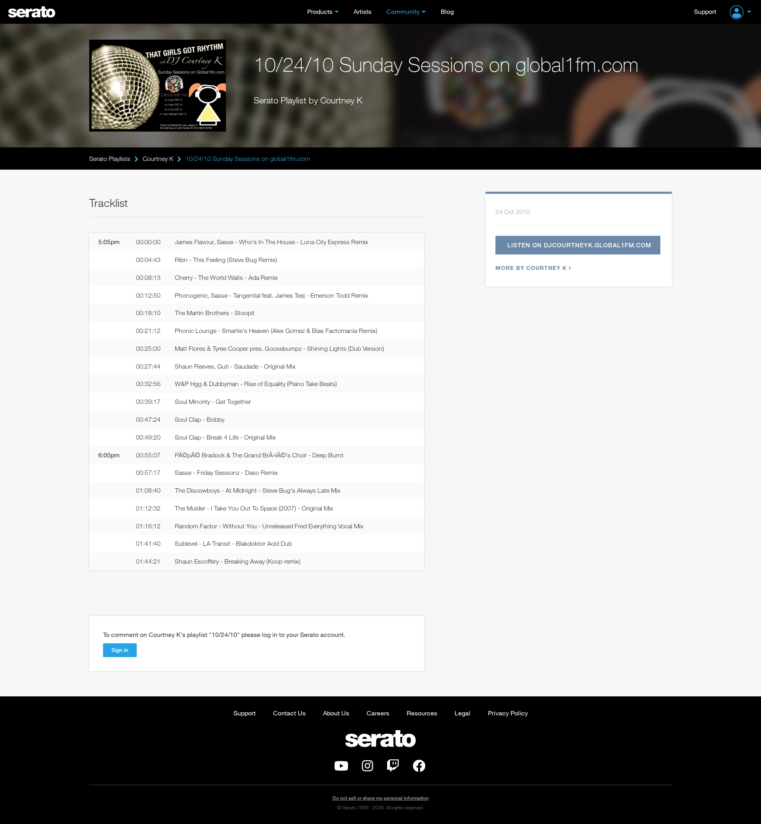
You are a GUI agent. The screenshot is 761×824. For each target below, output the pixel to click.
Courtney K (158, 158)
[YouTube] (341, 768)
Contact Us (289, 713)
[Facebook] (419, 768)
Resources (422, 713)
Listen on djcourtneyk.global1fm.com (579, 245)
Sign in (119, 649)
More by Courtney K (531, 267)
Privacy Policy (508, 713)
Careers (378, 713)
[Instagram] (367, 768)
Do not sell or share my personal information (381, 798)
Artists (362, 11)
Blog (447, 11)
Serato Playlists (109, 158)
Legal (462, 713)
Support (705, 11)
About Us (336, 713)
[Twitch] (392, 768)
